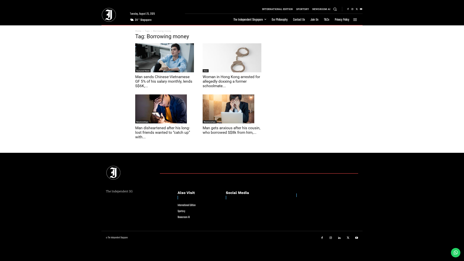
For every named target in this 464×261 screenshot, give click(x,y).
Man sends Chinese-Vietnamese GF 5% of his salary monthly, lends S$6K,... (163, 81)
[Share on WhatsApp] (455, 252)
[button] (335, 9)
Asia (206, 70)
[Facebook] (348, 9)
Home (138, 30)
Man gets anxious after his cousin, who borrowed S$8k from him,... (231, 130)
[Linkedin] (339, 238)
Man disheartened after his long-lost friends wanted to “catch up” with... (162, 132)
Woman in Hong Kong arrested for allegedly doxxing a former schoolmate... (231, 81)
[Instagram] (352, 9)
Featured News (143, 70)
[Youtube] (361, 9)
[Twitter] (357, 9)
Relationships (142, 122)
